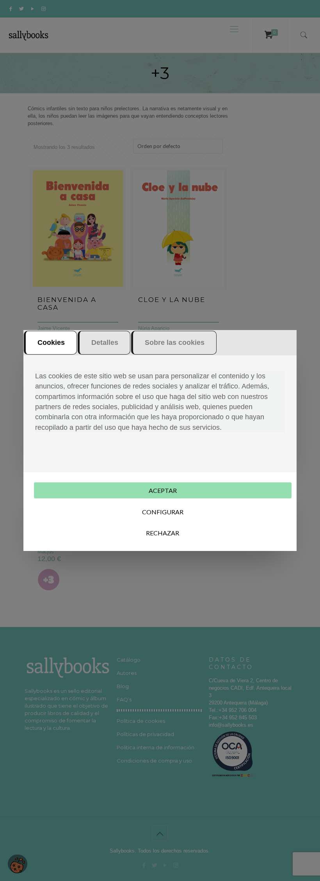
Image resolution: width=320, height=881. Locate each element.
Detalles (104, 342)
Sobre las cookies (174, 342)
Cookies (51, 342)
